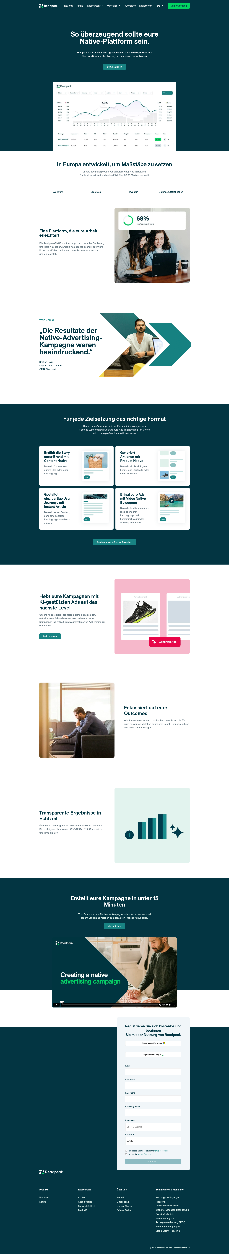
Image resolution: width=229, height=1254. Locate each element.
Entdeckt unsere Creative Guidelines (114, 542)
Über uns (112, 5)
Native (79, 5)
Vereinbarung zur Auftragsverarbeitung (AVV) (170, 1220)
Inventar (133, 192)
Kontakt (121, 1197)
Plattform (68, 5)
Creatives (96, 192)
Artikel (81, 1197)
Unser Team (123, 1201)
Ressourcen (93, 5)
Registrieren (145, 5)
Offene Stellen (124, 1210)
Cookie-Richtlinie (165, 1214)
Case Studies (85, 1201)
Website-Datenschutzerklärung (172, 1210)
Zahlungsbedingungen (168, 1226)
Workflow (58, 192)
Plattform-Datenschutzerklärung (167, 1203)
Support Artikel (86, 1206)
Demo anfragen (114, 67)
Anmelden (130, 5)
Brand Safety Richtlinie (168, 1231)
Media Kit (83, 1210)
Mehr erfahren (50, 636)
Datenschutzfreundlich (171, 192)
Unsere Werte (124, 1206)
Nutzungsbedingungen (168, 1197)
